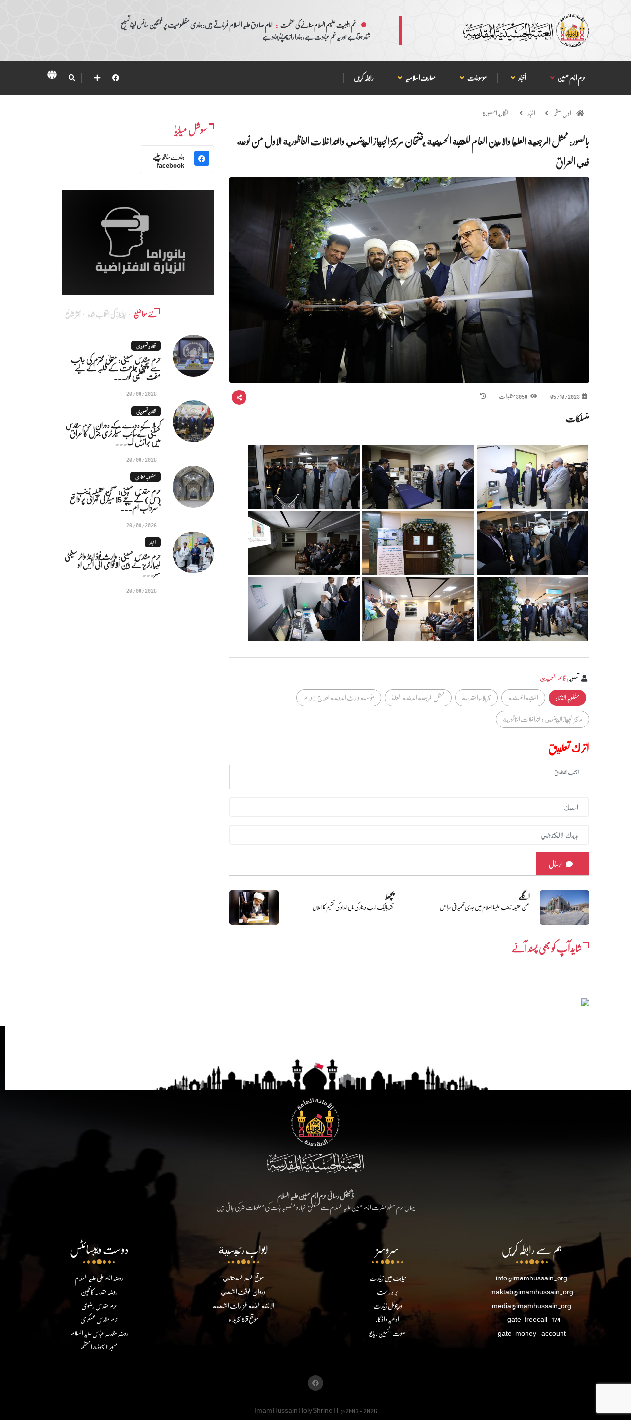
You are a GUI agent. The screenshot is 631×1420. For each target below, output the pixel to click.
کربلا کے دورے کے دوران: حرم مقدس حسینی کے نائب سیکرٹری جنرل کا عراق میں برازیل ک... (113, 433)
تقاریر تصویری (146, 346)
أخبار (522, 78)
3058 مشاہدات (513, 396)
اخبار (531, 113)
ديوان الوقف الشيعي (243, 1291)
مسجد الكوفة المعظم (99, 1347)
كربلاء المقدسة (476, 697)
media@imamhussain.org (531, 1305)
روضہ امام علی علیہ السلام (99, 1278)
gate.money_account (532, 1333)
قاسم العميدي (553, 678)
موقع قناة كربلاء (243, 1319)
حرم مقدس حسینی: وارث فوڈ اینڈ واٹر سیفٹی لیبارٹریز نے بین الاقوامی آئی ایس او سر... (113, 564)
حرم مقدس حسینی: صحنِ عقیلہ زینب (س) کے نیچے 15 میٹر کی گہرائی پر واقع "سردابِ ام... (115, 499)
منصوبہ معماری (145, 477)
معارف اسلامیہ (420, 78)
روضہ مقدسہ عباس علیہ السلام (99, 1333)
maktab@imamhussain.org (531, 1291)
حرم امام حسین (571, 78)
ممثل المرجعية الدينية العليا (418, 697)
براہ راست (387, 1291)
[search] (71, 78)
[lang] (52, 76)
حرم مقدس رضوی (99, 1305)
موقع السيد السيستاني (243, 1278)
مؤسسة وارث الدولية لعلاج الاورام (338, 697)
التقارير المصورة (496, 113)
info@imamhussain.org (531, 1278)
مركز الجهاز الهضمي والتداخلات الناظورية (542, 719)
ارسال (555, 864)
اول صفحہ (562, 113)
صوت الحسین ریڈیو (387, 1333)
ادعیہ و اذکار (387, 1319)
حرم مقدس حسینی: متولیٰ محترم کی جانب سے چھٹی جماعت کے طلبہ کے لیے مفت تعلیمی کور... (116, 368)
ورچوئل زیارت (387, 1305)
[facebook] (115, 78)
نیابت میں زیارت (387, 1278)
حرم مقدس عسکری (99, 1319)
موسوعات (477, 78)
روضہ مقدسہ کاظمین (99, 1291)
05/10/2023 (565, 396)
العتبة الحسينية (523, 697)
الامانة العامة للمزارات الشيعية (243, 1305)
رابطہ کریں (364, 78)
